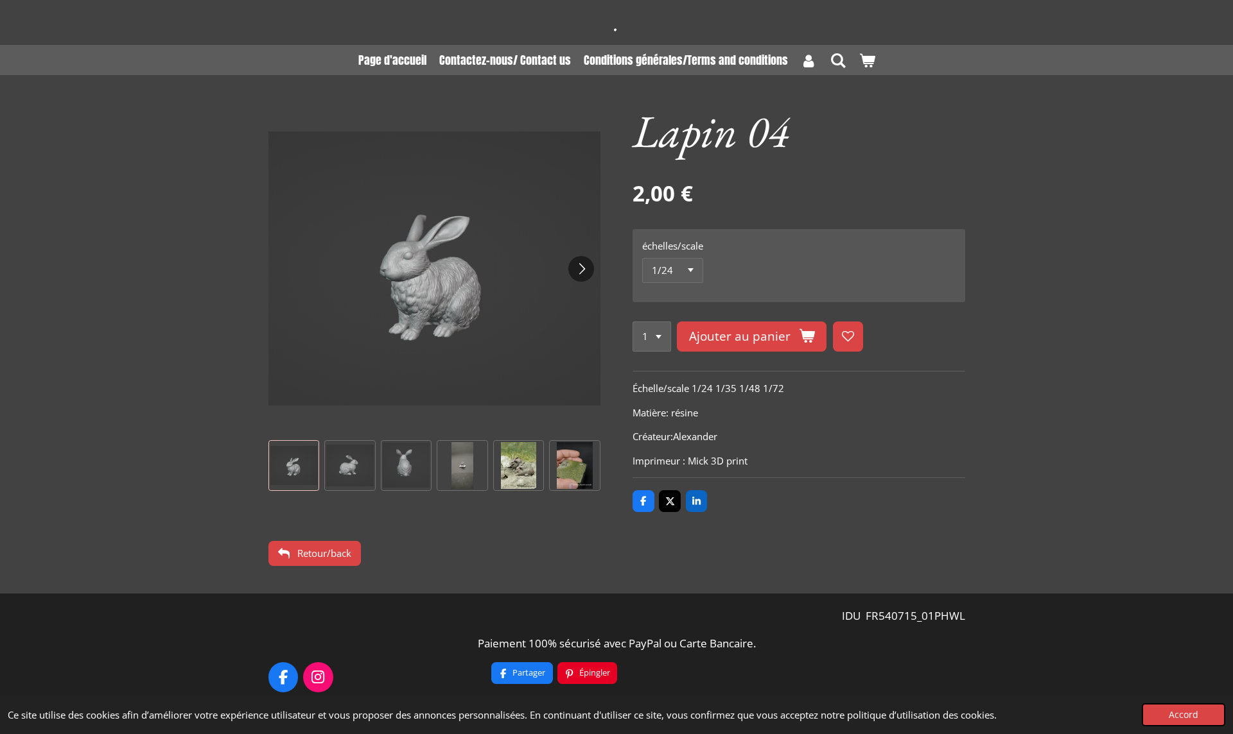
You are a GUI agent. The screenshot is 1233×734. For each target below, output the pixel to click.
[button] (294, 465)
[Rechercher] (837, 60)
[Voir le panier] (866, 60)
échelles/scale (672, 245)
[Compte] (808, 60)
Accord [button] (1183, 715)
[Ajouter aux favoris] (848, 336)
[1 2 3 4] (652, 336)
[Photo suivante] (581, 269)
